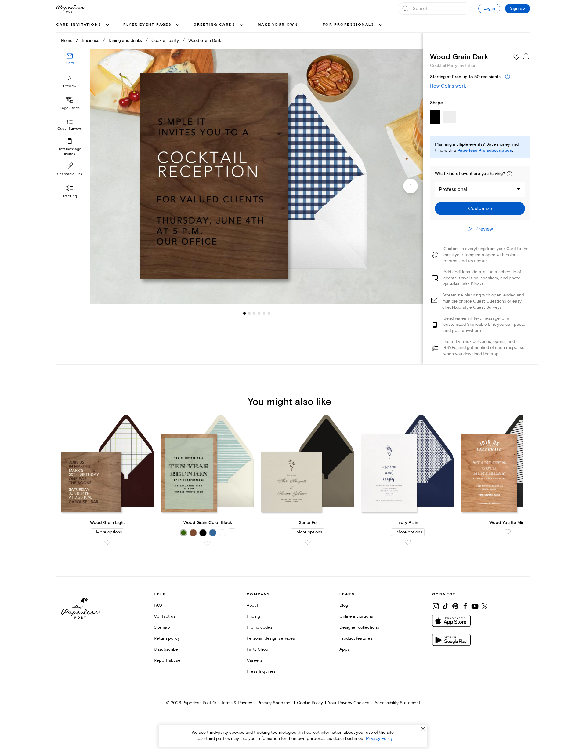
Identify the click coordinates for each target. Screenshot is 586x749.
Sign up (517, 8)
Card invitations (78, 24)
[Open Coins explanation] (507, 77)
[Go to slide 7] (269, 313)
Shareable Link (69, 174)
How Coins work (448, 86)
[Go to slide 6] (264, 313)
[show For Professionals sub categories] (380, 25)
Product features (355, 638)
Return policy (167, 638)
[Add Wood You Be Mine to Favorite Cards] (508, 532)
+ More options (107, 532)
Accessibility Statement (397, 702)
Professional (453, 189)
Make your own (278, 24)
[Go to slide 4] (254, 313)
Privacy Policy (379, 738)
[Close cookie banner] (423, 729)
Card (70, 63)
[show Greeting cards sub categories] (241, 25)
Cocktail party (165, 40)
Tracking (70, 196)
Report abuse (167, 660)
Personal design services (271, 638)
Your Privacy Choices (348, 702)
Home (66, 40)
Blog (343, 605)
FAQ (158, 605)
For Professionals (348, 24)
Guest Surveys (69, 129)
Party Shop (257, 649)
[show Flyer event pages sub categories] (177, 25)
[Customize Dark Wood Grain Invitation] (256, 176)
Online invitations (356, 616)
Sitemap (162, 627)
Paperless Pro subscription (484, 150)
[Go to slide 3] (249, 313)
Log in (489, 8)
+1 (232, 532)
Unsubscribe (166, 649)
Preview (69, 86)
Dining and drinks (125, 40)
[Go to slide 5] (259, 313)
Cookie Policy (310, 702)
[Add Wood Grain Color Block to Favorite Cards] (207, 543)
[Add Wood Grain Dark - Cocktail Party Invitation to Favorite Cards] (516, 57)
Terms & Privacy (236, 702)
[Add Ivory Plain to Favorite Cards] (407, 542)
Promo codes (259, 627)
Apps (344, 649)
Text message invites (69, 151)
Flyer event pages (147, 24)
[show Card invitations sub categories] (107, 25)
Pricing (253, 616)
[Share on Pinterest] (455, 606)
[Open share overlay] (526, 56)
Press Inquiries (261, 671)
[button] (509, 174)
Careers (254, 660)
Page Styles (70, 108)
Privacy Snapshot (274, 702)
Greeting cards (215, 24)
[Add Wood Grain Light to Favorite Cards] (107, 542)
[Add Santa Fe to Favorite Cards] (307, 542)
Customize (480, 208)
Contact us (164, 616)
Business (90, 40)
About (252, 605)
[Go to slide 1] (244, 313)
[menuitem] (83, 25)
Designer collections (359, 627)
